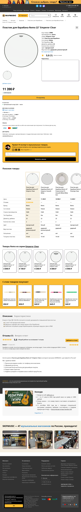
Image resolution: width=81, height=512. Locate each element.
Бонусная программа (8, 479)
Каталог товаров (7, 463)
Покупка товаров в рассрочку (69, 467)
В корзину (41, 98)
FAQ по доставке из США (48, 466)
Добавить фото (7, 83)
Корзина (75, 16)
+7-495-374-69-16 (72, 5)
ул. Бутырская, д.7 (7, 7)
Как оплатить (6, 466)
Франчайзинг (25, 470)
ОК (14, 506)
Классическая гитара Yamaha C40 (61, 409)
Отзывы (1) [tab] (8, 335)
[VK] (19, 150)
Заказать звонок (40, 159)
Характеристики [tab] (22, 316)
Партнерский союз (27, 468)
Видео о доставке (9, 110)
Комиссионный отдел (66, 469)
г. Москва (5, 112)
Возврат (38, 10)
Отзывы (44, 10)
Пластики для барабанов (35, 20)
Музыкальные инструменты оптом (29, 477)
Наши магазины (17, 10)
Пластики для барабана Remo (55, 20)
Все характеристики (47, 51)
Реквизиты (25, 472)
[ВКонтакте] (40, 6)
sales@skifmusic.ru (72, 7)
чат (31, 150)
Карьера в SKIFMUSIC (28, 480)
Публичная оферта (46, 468)
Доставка (26, 10)
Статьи (4, 472)
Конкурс (5, 475)
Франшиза (58, 10)
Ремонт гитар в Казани (67, 477)
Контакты (65, 10)
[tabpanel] (40, 323)
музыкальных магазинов (36, 425)
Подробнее (38, 413)
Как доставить (6, 468)
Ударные (21, 20)
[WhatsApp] (13, 150)
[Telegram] (37, 6)
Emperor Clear (50, 36)
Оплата (32, 10)
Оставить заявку (46, 463)
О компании (50, 10)
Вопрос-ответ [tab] (21, 335)
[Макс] (44, 6)
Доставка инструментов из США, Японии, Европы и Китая (69, 464)
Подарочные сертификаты (10, 477)
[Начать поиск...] (48, 15)
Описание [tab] (7, 316)
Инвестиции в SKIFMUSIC (29, 482)
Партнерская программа (29, 475)
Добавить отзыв (71, 340)
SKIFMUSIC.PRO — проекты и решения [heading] (67, 485)
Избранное (56, 16)
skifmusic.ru (50, 395)
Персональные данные (47, 470)
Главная (5, 20)
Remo (54, 34)
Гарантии (5, 470)
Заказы (69, 16)
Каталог (24, 15)
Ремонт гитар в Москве (67, 472)
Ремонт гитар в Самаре (67, 479)
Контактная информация (49, 475)
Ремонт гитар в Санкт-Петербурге (67, 474)
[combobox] (40, 15)
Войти (62, 16)
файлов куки (8, 502)
